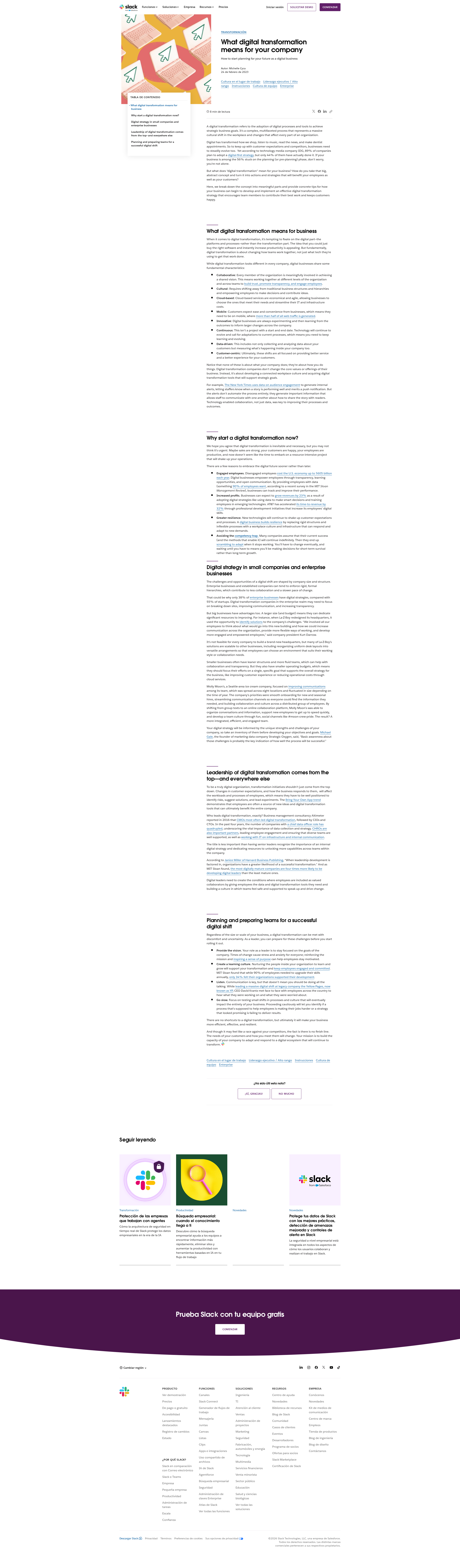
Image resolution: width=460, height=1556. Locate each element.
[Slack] (128, 7)
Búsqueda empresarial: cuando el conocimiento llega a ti (198, 1221)
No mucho (286, 1093)
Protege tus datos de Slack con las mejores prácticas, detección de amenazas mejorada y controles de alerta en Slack (312, 1225)
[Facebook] (319, 111)
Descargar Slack (128, 1538)
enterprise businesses (264, 597)
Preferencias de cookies (188, 1538)
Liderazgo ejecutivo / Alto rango (270, 1060)
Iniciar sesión (275, 7)
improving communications (306, 686)
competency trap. (247, 536)
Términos (165, 1538)
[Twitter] (314, 111)
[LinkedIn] (325, 111)
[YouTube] (331, 1368)
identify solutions (251, 622)
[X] (323, 1368)
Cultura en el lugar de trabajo (240, 81)
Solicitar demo (301, 7)
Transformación (234, 32)
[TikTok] (339, 1368)
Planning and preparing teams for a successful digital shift (152, 143)
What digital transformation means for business (154, 107)
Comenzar (330, 7)
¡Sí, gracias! (254, 1093)
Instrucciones (241, 86)
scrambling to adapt (230, 544)
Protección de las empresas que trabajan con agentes (143, 1218)
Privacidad (151, 1538)
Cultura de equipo (265, 86)
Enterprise (287, 86)
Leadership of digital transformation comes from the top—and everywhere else (157, 133)
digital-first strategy (241, 155)
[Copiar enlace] (330, 111)
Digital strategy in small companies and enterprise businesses (155, 123)
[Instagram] (308, 1368)
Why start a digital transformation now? (155, 115)
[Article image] (145, 1179)
